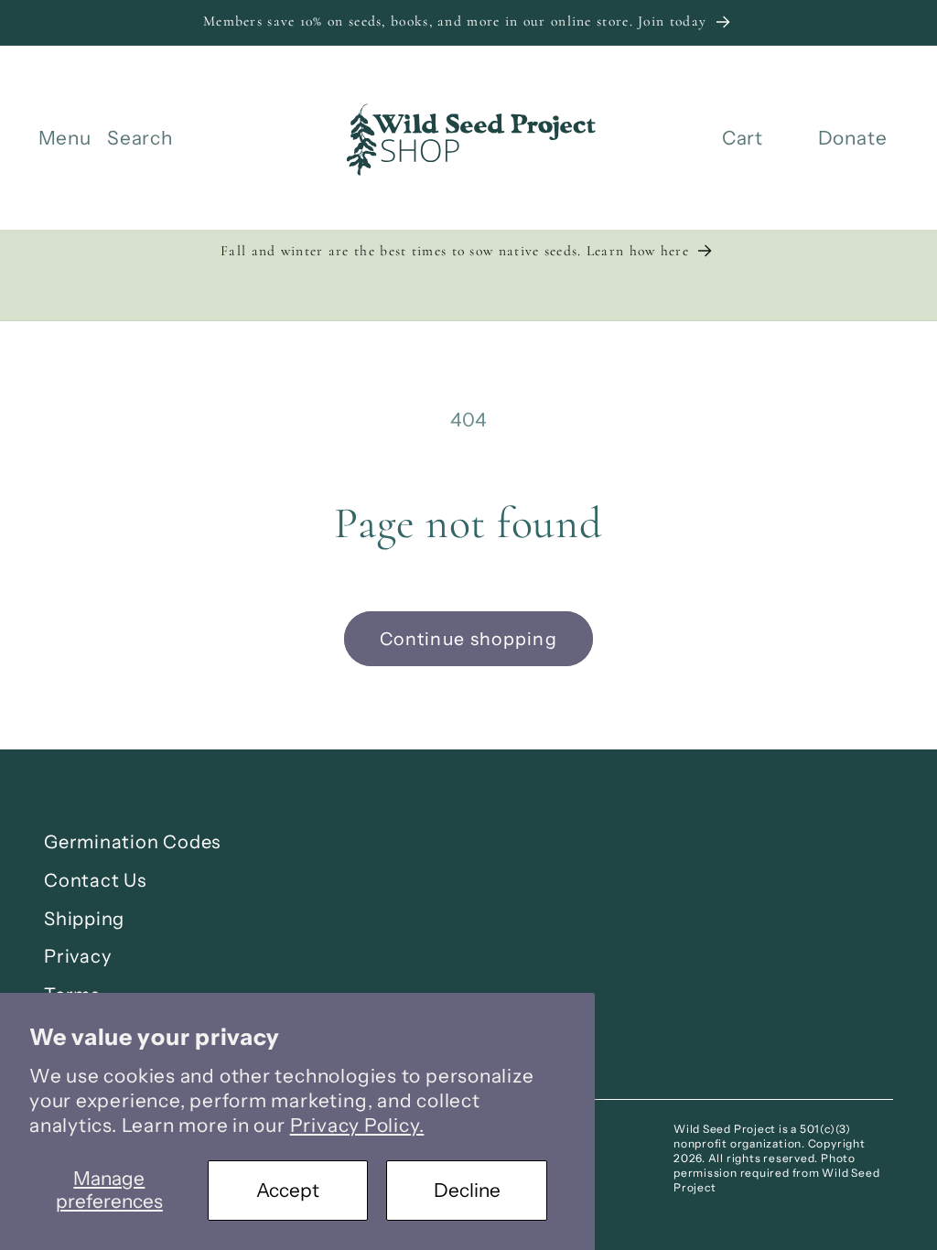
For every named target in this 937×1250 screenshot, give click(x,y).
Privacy (77, 956)
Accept (287, 1190)
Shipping (84, 919)
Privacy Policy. (357, 1125)
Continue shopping (468, 639)
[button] (65, 138)
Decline (467, 1190)
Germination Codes (132, 842)
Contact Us (95, 880)
